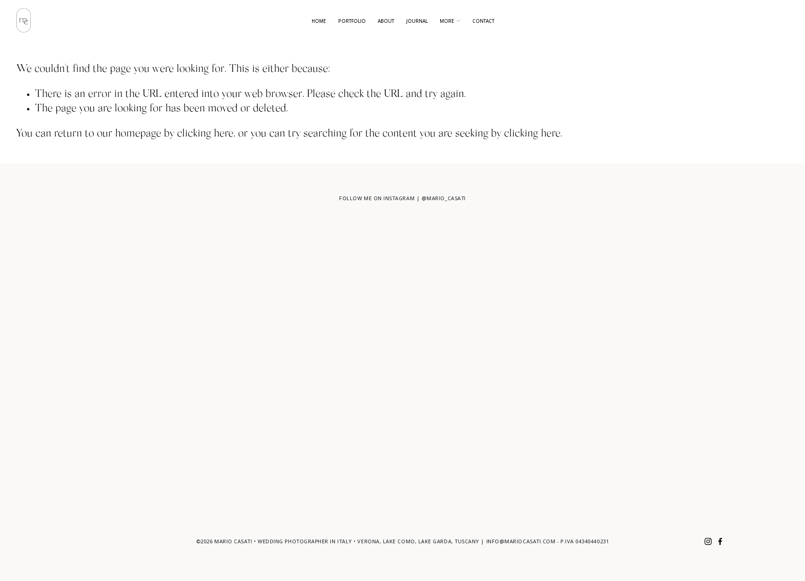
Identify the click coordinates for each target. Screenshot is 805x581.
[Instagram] (708, 541)
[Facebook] (720, 541)
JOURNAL (417, 21)
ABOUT (386, 21)
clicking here (205, 134)
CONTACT (483, 21)
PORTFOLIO (352, 21)
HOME (319, 21)
